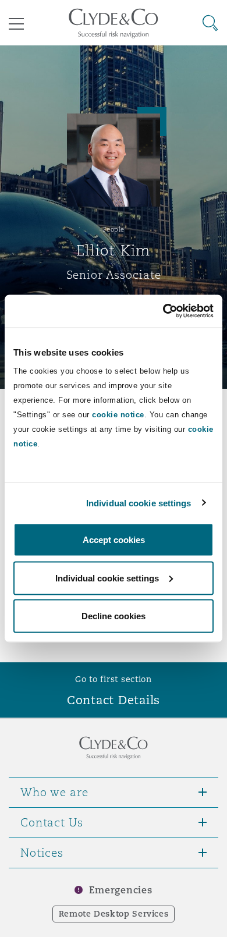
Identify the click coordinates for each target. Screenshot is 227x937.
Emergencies (120, 890)
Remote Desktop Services (114, 913)
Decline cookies (113, 616)
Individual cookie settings (138, 502)
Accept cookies (114, 540)
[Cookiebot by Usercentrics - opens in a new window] (163, 311)
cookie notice (118, 414)
